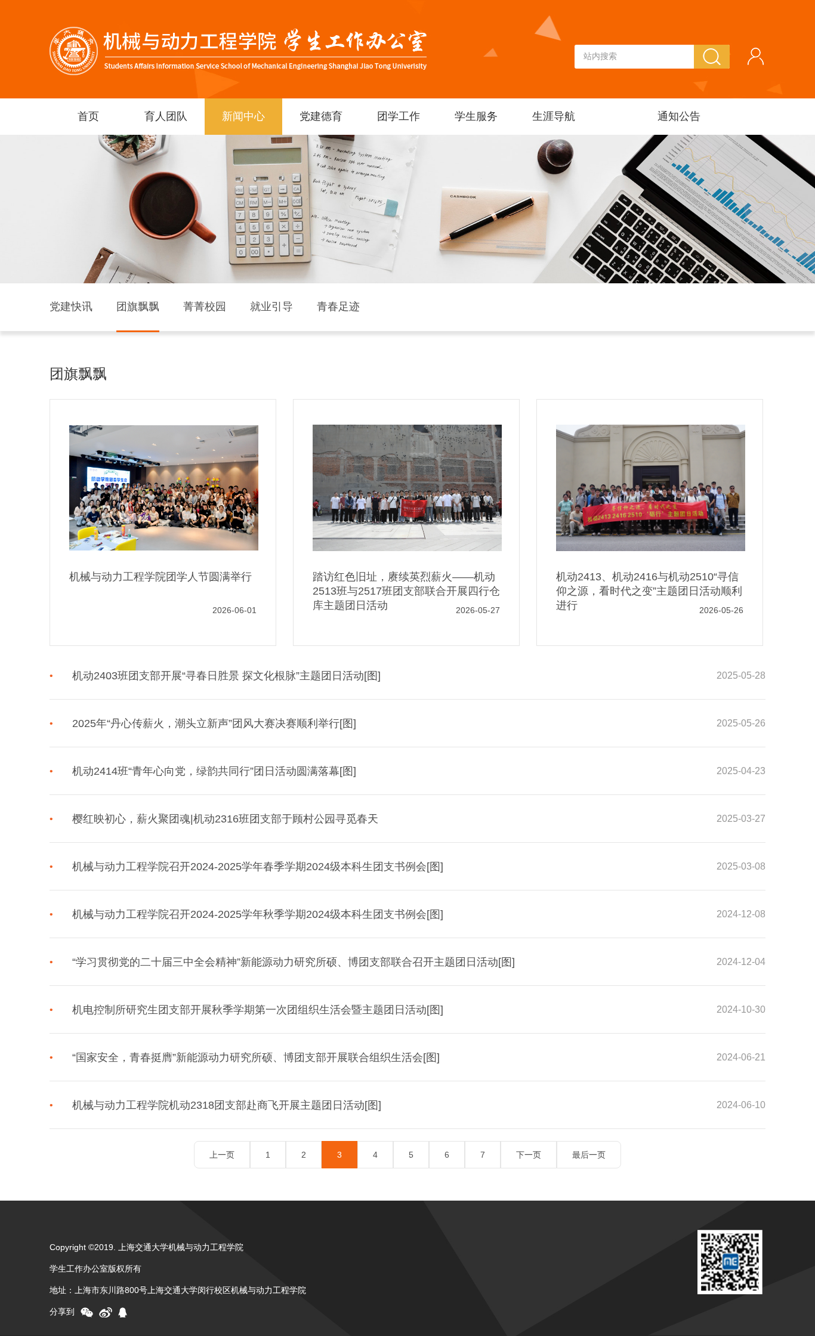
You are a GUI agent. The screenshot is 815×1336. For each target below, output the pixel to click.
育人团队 (165, 116)
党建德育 (321, 116)
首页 (88, 116)
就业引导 (271, 307)
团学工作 (398, 116)
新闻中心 (243, 116)
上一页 (221, 1154)
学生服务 (476, 116)
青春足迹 (338, 307)
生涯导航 (553, 116)
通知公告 (678, 116)
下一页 (528, 1154)
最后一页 (589, 1154)
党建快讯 (71, 307)
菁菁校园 (204, 307)
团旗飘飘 (137, 307)
